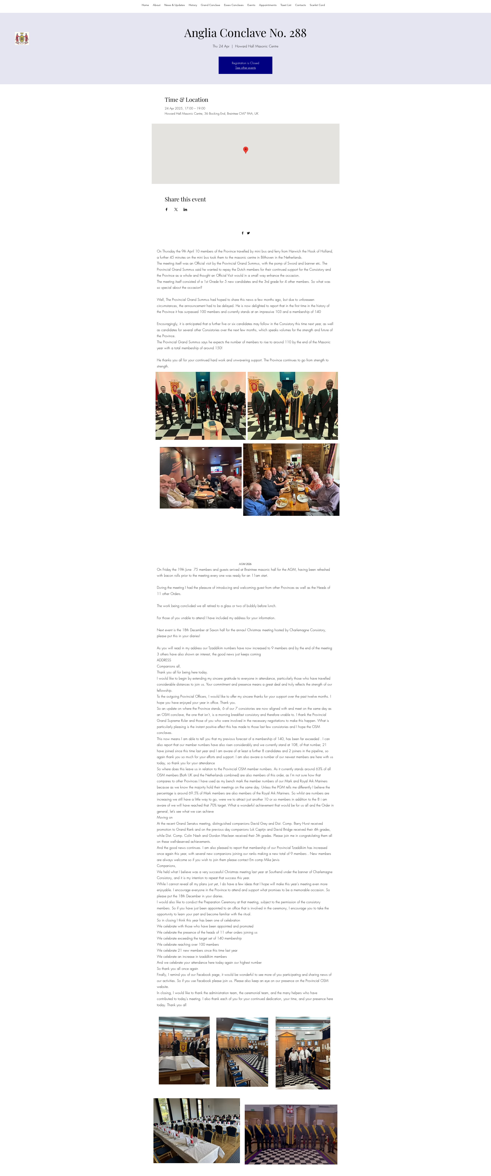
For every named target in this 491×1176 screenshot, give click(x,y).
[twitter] (248, 233)
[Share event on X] (176, 209)
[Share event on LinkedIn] (185, 209)
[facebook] (243, 233)
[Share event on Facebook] (166, 209)
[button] (267, 5)
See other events (245, 67)
